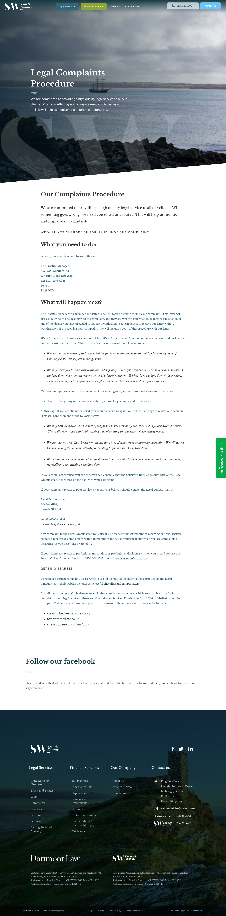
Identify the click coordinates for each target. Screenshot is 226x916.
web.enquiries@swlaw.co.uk (178, 808)
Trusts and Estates (42, 790)
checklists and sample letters (121, 583)
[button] (67, 6)
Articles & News (132, 6)
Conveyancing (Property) (40, 782)
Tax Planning (80, 780)
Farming (36, 815)
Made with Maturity (194, 911)
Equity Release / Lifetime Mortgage (83, 823)
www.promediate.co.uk (63, 619)
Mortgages (78, 831)
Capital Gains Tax (83, 793)
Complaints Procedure (135, 911)
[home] (18, 6)
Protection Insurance (85, 815)
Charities (36, 809)
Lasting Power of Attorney (41, 829)
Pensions (77, 809)
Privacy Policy (115, 911)
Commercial (38, 802)
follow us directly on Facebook (158, 683)
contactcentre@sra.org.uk (131, 558)
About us (115, 6)
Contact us (210, 5)
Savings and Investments (79, 801)
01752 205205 (182, 823)
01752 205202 (183, 815)
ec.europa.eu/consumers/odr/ (68, 624)
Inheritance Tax (82, 786)
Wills (34, 796)
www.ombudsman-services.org (68, 613)
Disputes (36, 821)
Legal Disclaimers (96, 911)
